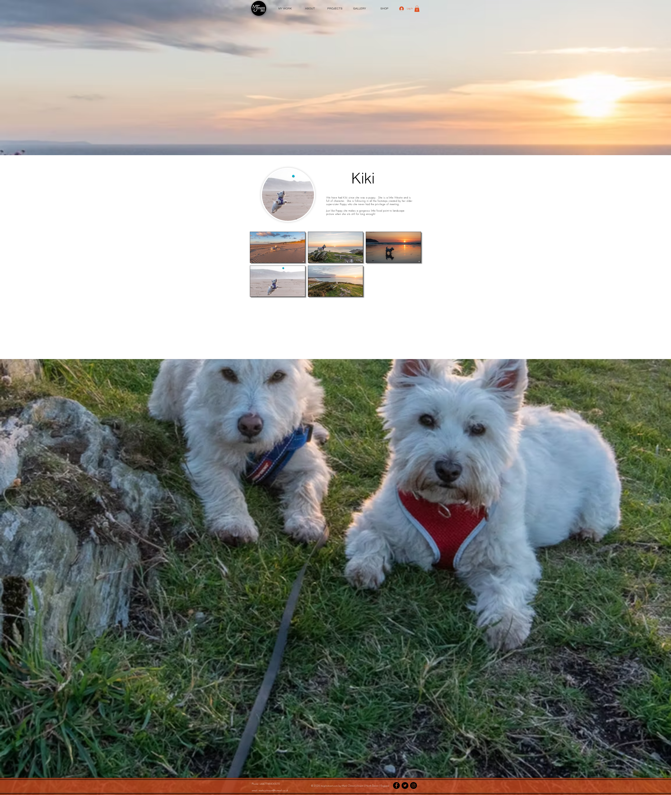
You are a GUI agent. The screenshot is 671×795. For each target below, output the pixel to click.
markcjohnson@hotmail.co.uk (273, 790)
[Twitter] (405, 785)
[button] (417, 9)
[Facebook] (396, 785)
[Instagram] (413, 785)
